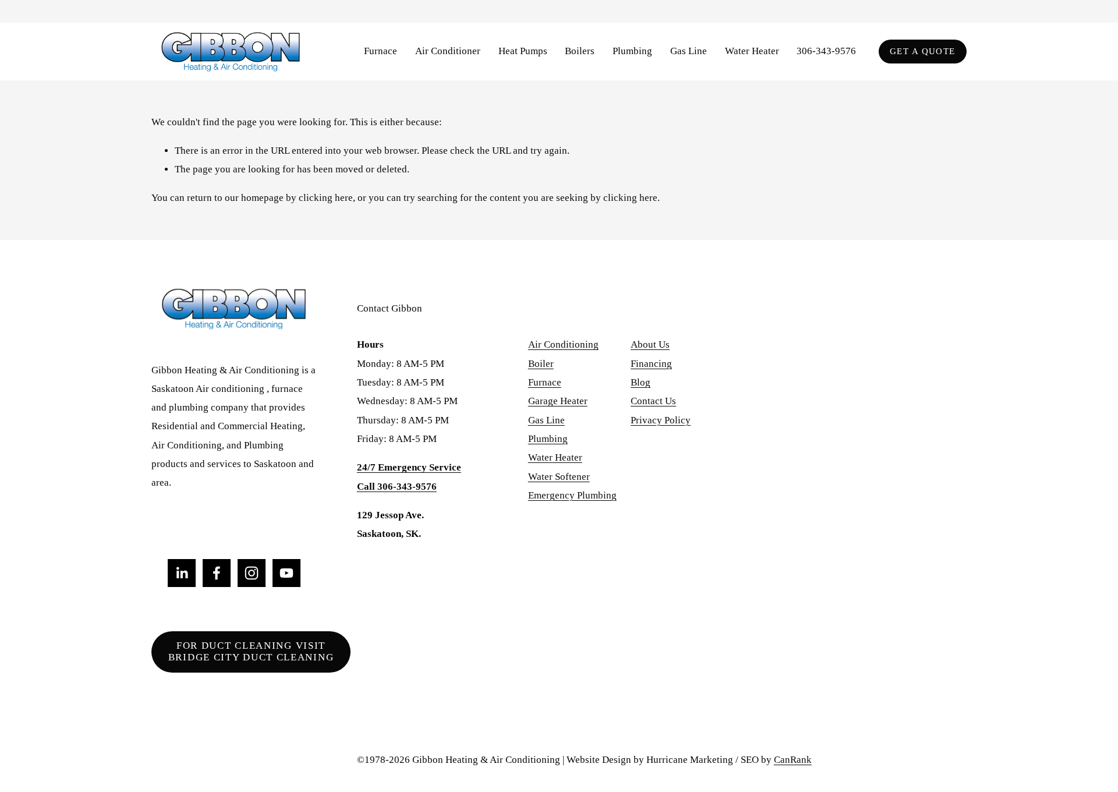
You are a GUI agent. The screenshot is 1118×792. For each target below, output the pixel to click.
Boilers (580, 50)
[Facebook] (217, 573)
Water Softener (559, 476)
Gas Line (688, 50)
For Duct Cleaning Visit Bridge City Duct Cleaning (251, 651)
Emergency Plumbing (572, 495)
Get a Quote (923, 51)
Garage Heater (558, 400)
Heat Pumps (522, 50)
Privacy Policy (661, 420)
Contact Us (653, 400)
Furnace (544, 382)
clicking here (326, 197)
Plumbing (548, 438)
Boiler (541, 363)
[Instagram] (252, 573)
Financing (651, 363)
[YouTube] (286, 573)
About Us (650, 344)
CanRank (793, 759)
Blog (640, 382)
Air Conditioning (563, 344)
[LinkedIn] (182, 573)
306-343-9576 (826, 50)
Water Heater (752, 50)
